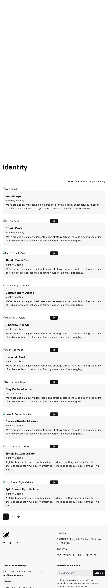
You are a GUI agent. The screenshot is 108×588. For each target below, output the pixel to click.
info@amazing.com (13, 575)
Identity (20, 200)
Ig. (10, 542)
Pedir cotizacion (94, 35)
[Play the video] (54, 221)
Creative (10, 393)
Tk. (17, 542)
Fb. (4, 542)
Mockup (19, 264)
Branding (10, 200)
